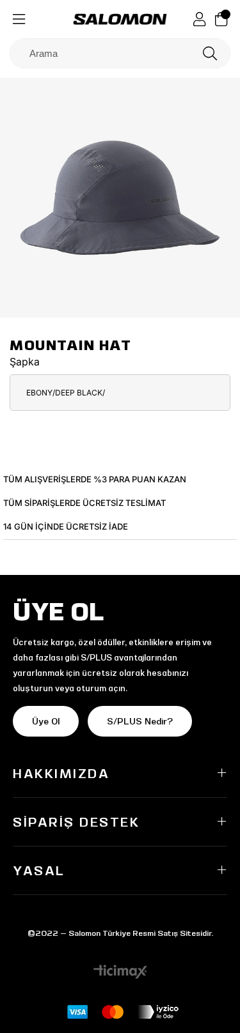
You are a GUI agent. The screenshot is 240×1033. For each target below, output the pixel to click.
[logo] (120, 19)
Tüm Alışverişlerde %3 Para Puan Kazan (94, 479)
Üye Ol (46, 721)
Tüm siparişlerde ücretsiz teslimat (84, 503)
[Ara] (210, 53)
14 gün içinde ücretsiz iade (65, 526)
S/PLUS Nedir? (140, 721)
